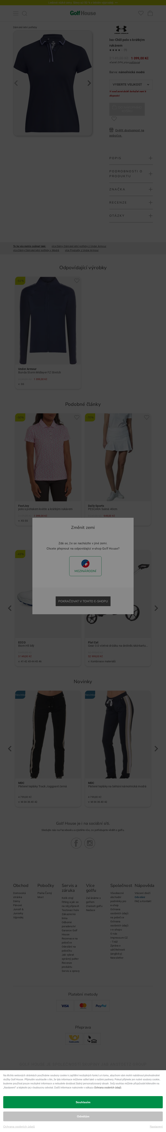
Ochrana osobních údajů (107, 1087)
